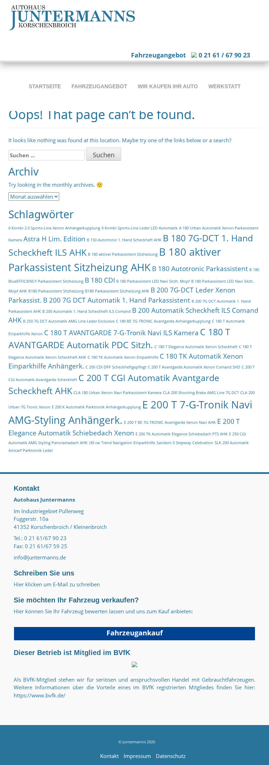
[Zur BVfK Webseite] (134, 663)
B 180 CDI (100, 280)
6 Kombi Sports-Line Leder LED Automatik (140, 228)
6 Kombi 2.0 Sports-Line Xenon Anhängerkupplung (54, 228)
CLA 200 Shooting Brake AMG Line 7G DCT (201, 392)
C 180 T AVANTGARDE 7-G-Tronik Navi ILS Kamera (121, 332)
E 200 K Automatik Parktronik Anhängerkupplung (96, 407)
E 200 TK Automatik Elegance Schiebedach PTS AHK (182, 434)
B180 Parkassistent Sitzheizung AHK (117, 291)
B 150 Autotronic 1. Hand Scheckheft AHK (124, 239)
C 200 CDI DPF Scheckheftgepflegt (115, 367)
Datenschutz (171, 755)
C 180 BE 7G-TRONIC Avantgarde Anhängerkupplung (163, 321)
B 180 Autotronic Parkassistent (200, 268)
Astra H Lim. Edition (54, 238)
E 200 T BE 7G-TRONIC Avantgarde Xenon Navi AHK (170, 422)
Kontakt (109, 755)
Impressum (137, 755)
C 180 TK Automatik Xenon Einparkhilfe (123, 357)
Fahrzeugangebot (158, 55)
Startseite (45, 86)
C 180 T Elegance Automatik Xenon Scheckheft (195, 346)
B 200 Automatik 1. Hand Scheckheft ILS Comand (86, 311)
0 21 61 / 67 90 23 (223, 55)
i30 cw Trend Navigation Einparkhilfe (122, 442)
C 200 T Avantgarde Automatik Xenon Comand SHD (194, 367)
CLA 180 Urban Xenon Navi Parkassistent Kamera (117, 392)
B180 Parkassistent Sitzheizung (56, 291)
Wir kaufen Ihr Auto (168, 86)
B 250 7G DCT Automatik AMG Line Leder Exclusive (69, 321)
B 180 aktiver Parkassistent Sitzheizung (123, 254)
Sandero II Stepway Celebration (185, 442)
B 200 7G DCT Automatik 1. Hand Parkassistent (116, 300)
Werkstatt (224, 86)
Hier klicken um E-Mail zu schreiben (57, 584)
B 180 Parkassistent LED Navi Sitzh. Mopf (153, 281)
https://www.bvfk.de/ (39, 695)
